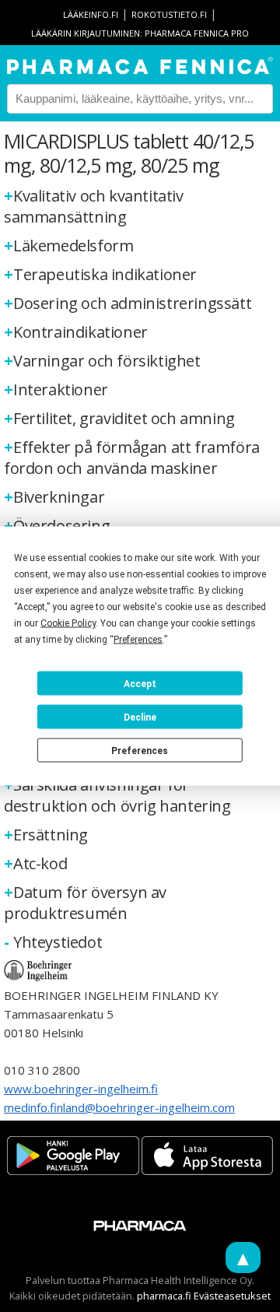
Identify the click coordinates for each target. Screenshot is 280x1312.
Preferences (139, 750)
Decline (140, 716)
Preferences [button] (138, 639)
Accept (140, 683)
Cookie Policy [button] (68, 623)
